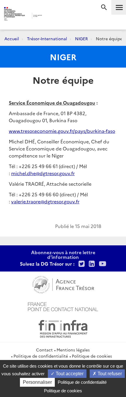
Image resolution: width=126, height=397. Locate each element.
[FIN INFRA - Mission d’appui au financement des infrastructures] (63, 328)
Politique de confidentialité (40, 356)
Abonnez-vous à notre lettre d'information (63, 254)
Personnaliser (37, 382)
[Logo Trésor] (53, 16)
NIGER (81, 38)
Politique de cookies (92, 356)
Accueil (11, 38)
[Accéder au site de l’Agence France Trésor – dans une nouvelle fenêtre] (63, 284)
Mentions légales (73, 350)
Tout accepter (69, 373)
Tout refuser (109, 373)
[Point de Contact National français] (63, 306)
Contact (44, 350)
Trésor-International (47, 38)
